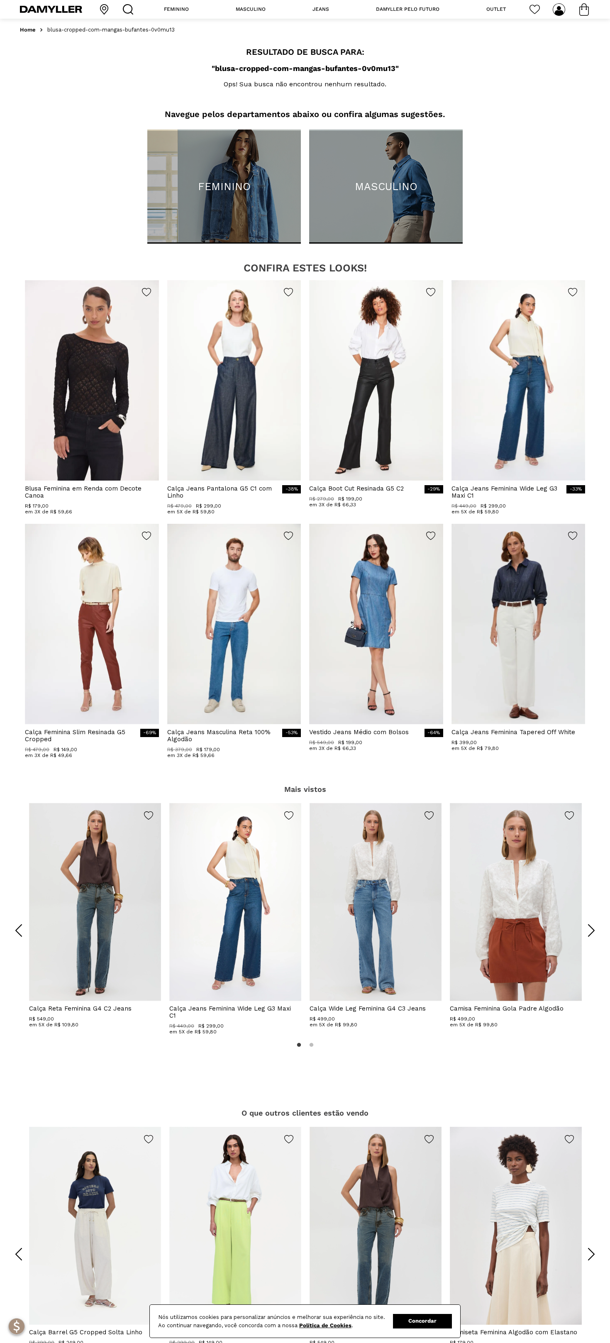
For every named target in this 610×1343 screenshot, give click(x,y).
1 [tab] (299, 1045)
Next (585, 924)
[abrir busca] (130, 9)
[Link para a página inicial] (28, 30)
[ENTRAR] (559, 9)
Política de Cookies (325, 1325)
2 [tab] (311, 1045)
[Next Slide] (591, 930)
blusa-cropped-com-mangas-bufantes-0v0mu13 (111, 30)
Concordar (422, 1321)
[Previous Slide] (18, 930)
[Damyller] (51, 9)
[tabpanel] (95, 915)
